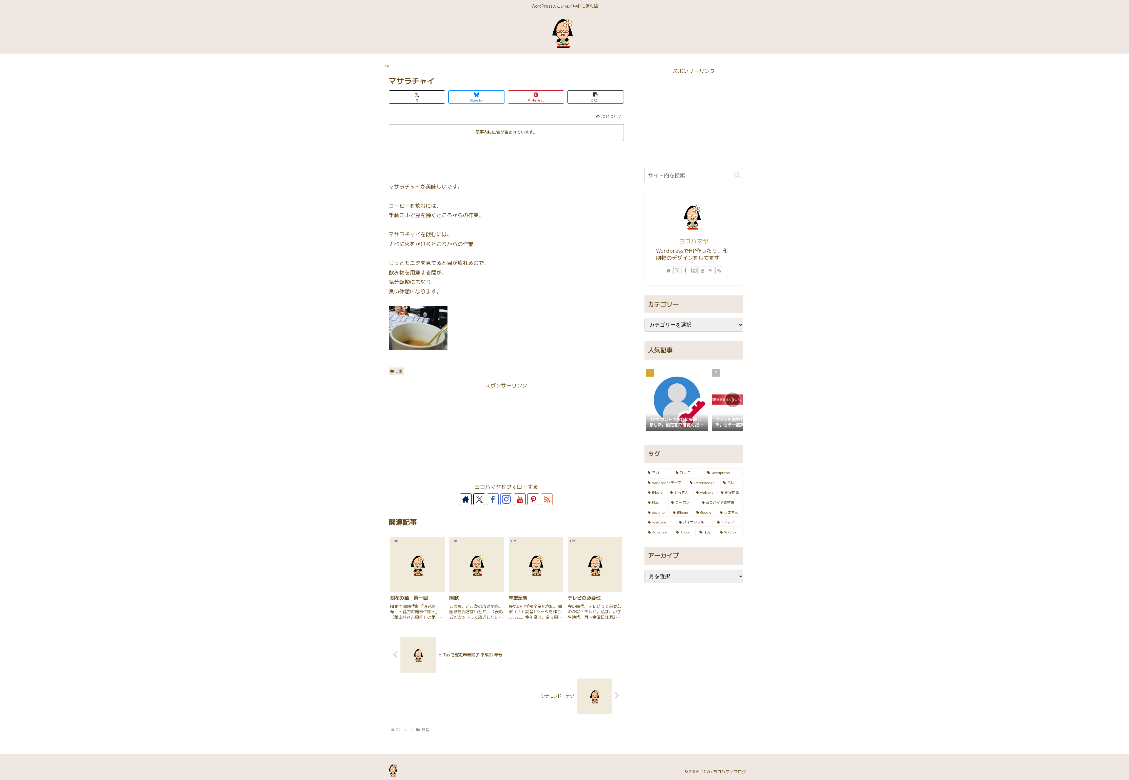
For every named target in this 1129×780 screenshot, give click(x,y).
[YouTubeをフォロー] (520, 499)
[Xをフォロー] (479, 499)
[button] (595, 97)
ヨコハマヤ (694, 241)
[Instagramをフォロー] (506, 499)
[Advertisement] (506, 159)
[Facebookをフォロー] (493, 499)
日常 (398, 371)
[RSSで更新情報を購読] (547, 499)
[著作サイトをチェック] (466, 499)
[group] (677, 400)
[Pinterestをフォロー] (533, 499)
